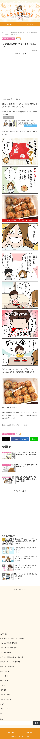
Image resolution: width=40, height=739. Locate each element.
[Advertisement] (20, 75)
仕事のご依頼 (10, 733)
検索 (36, 723)
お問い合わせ (30, 733)
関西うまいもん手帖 (9, 39)
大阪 (19, 39)
